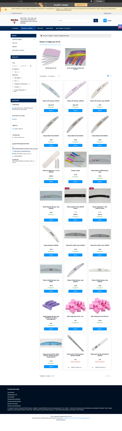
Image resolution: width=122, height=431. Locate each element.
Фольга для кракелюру (14, 405)
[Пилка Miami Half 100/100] (51, 124)
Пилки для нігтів (50, 68)
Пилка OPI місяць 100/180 (75, 101)
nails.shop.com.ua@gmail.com (22, 151)
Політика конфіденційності (83, 418)
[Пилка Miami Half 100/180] (75, 124)
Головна (15, 28)
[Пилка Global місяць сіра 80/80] (51, 269)
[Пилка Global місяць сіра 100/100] (75, 269)
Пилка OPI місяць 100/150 (51, 101)
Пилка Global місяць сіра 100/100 (75, 280)
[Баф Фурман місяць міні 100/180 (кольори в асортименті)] (51, 305)
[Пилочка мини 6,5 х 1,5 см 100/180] (51, 159)
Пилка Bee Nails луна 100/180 (99, 245)
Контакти (49, 28)
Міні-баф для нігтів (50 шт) (100, 316)
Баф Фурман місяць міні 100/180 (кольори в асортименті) (51, 318)
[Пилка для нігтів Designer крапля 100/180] (75, 343)
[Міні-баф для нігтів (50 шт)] (99, 305)
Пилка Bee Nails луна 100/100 (75, 245)
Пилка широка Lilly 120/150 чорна (75, 207)
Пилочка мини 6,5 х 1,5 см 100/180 (51, 171)
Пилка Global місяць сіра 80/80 (51, 280)
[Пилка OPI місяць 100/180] (75, 90)
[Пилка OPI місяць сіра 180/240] (99, 90)
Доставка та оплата (63, 28)
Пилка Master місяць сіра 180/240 (51, 207)
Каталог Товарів (48, 35)
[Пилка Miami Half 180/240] (99, 124)
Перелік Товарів (26, 28)
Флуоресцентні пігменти (14, 401)
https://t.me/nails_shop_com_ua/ (22, 153)
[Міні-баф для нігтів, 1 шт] (75, 305)
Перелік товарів (17, 39)
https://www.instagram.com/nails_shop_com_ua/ (25, 148)
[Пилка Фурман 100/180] (51, 234)
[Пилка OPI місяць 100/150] (51, 90)
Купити (51, 110)
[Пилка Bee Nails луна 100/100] (75, 234)
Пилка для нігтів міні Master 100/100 (100, 354)
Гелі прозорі (11, 392)
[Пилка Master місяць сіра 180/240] (51, 196)
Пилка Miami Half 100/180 (75, 135)
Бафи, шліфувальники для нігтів (75, 69)
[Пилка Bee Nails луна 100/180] (99, 234)
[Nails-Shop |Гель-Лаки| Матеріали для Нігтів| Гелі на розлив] (14, 23)
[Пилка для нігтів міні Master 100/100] (99, 343)
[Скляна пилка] (75, 159)
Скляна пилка (75, 170)
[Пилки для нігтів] (51, 57)
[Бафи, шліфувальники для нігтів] (75, 57)
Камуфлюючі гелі (12, 394)
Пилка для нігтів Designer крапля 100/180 (75, 354)
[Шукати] (96, 20)
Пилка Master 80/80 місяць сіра (99, 171)
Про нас (40, 28)
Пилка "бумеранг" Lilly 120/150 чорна (100, 207)
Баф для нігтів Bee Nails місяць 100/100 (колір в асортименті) (51, 355)
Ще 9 (15, 91)
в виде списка (110, 76)
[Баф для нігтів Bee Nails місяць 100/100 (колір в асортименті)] (51, 343)
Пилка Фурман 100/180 (51, 245)
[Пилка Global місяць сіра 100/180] (99, 269)
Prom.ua (69, 416)
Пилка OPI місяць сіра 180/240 (99, 101)
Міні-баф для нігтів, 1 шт (75, 316)
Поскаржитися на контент (69, 418)
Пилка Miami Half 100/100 (51, 135)
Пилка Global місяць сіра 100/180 (100, 280)
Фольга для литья (13, 403)
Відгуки (14, 46)
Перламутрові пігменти (14, 399)
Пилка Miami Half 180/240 (100, 135)
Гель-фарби (11, 396)
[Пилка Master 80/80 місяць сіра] (99, 159)
